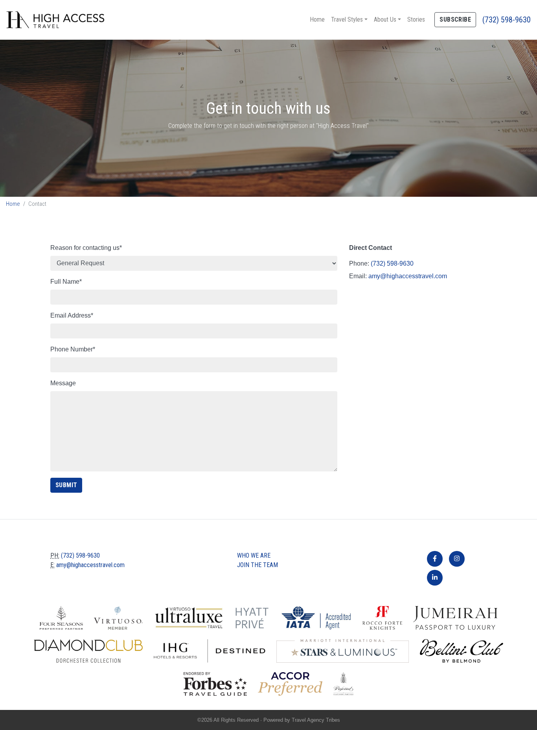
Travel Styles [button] (347, 19)
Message (63, 383)
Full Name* (66, 281)
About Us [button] (385, 19)
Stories (416, 19)
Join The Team (257, 565)
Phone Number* (72, 349)
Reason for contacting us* (86, 247)
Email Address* (71, 315)
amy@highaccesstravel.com (407, 276)
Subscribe (455, 19)
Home (317, 19)
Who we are (253, 555)
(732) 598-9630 (506, 19)
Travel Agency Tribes (316, 720)
